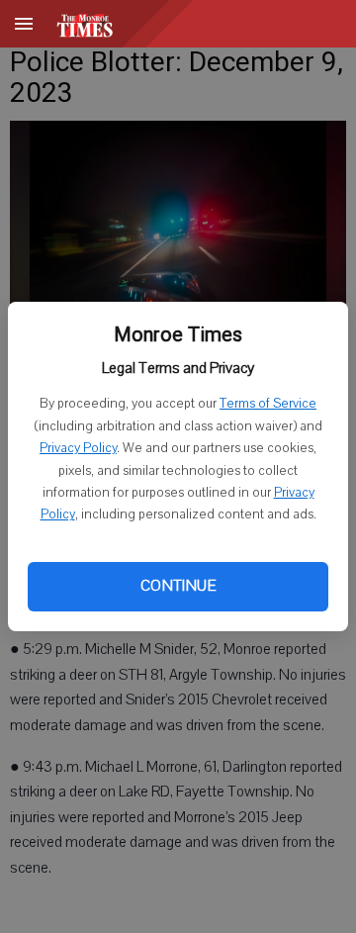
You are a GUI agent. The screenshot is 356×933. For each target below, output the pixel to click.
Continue (178, 586)
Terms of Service (268, 404)
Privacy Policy (78, 448)
